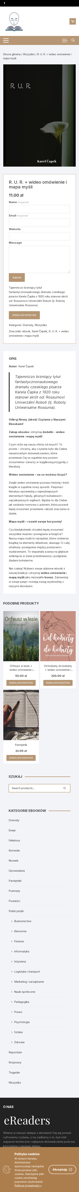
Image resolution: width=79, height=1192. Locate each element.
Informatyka (21, 951)
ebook (26, 331)
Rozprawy (15, 1062)
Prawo (18, 1012)
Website (15, 229)
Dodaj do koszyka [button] (21, 682)
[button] (69, 71)
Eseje (12, 830)
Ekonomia (20, 931)
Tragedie (14, 1072)
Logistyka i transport (27, 971)
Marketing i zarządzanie (29, 981)
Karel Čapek (39, 331)
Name (19, 202)
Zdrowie (19, 1042)
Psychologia (22, 1022)
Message (15, 242)
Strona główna (12, 54)
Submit (16, 277)
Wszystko (29, 54)
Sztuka (18, 1032)
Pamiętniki (15, 880)
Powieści (14, 901)
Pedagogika (21, 1002)
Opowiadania (17, 870)
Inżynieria (20, 961)
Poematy (14, 891)
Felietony (14, 840)
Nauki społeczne (24, 991)
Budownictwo (22, 921)
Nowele (13, 860)
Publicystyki (16, 911)
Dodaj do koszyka (24, 315)
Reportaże (15, 1052)
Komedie (14, 850)
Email (18, 215)
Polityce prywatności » (28, 1185)
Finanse (19, 941)
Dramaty (28, 325)
